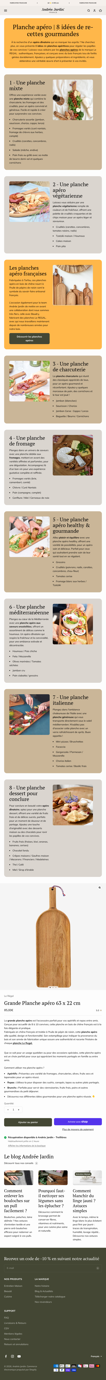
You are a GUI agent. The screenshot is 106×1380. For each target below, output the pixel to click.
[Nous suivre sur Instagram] (12, 1356)
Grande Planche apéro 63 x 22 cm (42, 1002)
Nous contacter (12, 1339)
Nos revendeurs (43, 1301)
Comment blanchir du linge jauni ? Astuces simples (84, 1200)
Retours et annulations (16, 1344)
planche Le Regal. (22, 1043)
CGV (6, 1328)
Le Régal (9, 995)
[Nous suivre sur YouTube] (19, 1356)
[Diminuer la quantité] (8, 1110)
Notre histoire (42, 1285)
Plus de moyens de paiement (78, 1129)
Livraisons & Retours (15, 1322)
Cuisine (8, 1296)
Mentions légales (13, 1333)
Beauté (8, 1291)
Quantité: (9, 1103)
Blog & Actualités (44, 1291)
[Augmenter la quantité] (18, 1110)
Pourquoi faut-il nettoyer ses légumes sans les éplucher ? (51, 1198)
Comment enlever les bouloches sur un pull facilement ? (17, 1200)
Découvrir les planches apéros (29, 338)
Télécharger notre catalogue (50, 1296)
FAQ (6, 1317)
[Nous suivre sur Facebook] (6, 1356)
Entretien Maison (13, 1285)
